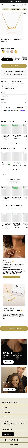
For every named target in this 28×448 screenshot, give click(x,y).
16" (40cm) (17, 59)
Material (7, 48)
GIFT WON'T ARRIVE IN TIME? (9, 403)
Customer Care (6, 412)
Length (8, 57)
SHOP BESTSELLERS (11, 276)
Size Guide (24, 57)
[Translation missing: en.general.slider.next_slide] (25, 121)
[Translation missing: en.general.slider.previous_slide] (23, 121)
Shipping (3, 99)
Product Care (4, 102)
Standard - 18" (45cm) (7, 59)
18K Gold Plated (3, 51)
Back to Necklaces (15, 328)
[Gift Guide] (14, 352)
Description (3, 92)
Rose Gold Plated (11, 51)
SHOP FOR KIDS (9, 389)
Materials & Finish (5, 96)
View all (14, 143)
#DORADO (4, 417)
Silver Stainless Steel (7, 51)
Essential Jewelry (15, 9)
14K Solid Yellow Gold (16, 51)
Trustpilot (3, 174)
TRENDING (4, 407)
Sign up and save (6, 421)
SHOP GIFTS (8, 361)
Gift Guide (5, 9)
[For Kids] (14, 380)
